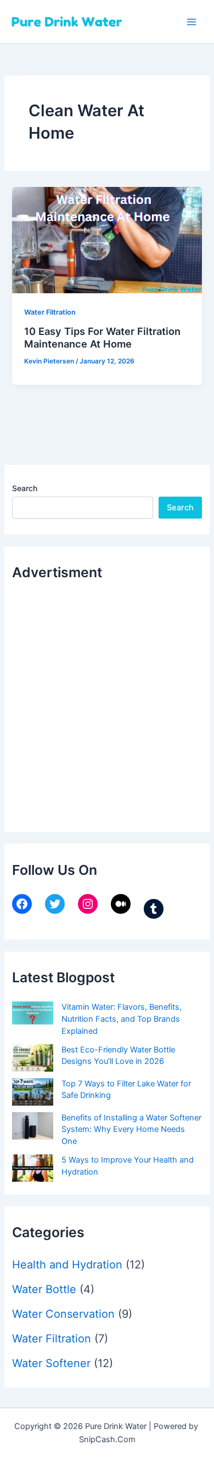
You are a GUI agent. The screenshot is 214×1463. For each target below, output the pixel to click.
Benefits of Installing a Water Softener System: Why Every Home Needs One (131, 1130)
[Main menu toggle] (191, 21)
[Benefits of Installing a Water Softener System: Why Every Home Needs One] (32, 1126)
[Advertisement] (107, 703)
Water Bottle (44, 1289)
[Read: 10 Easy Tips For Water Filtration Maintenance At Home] (106, 239)
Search (24, 488)
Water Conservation (63, 1313)
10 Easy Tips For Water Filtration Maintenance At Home (102, 337)
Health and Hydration (67, 1264)
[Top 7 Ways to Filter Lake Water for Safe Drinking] (32, 1092)
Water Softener (51, 1363)
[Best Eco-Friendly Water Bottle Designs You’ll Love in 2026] (32, 1058)
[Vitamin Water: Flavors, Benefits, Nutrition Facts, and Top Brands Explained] (32, 1012)
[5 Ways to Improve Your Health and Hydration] (32, 1168)
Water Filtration (50, 312)
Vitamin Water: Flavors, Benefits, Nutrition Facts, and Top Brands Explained (121, 1019)
